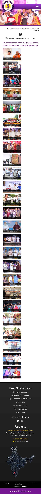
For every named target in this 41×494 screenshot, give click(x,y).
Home (18, 28)
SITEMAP (21, 412)
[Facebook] (18, 421)
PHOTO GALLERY (21, 392)
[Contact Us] (20, 447)
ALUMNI (21, 402)
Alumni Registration (20, 491)
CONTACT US (21, 409)
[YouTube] (22, 421)
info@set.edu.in (21, 441)
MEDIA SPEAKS (21, 406)
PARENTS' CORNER (21, 395)
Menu (37, 6)
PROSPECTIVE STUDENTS (21, 399)
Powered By (18, 486)
